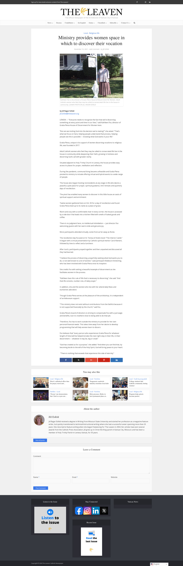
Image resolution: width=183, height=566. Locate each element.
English (156, 564)
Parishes (97, 379)
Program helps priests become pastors (136, 395)
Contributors (69, 23)
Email (75, 477)
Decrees (59, 23)
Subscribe (113, 23)
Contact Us (125, 23)
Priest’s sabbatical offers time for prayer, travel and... (59, 382)
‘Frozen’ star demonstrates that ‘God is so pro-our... (59, 395)
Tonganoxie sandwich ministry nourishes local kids (99, 382)
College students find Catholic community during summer (138, 383)
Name (36, 477)
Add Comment (94, 49)
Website (114, 477)
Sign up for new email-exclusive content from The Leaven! (49, 2)
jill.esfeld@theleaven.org (69, 114)
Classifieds (101, 23)
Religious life (94, 33)
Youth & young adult (140, 379)
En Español (82, 23)
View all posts (40, 440)
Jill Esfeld (106, 49)
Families (52, 392)
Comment (37, 456)
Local (86, 33)
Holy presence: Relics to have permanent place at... (98, 395)
